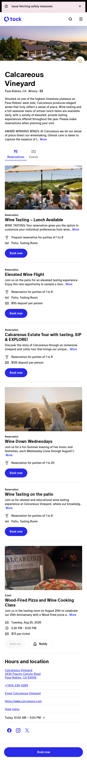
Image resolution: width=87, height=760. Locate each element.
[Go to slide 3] (51, 207)
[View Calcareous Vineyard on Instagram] (18, 730)
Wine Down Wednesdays (28, 441)
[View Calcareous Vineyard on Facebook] (9, 730)
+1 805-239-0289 (16, 685)
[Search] (70, 19)
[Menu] (80, 19)
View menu (12, 709)
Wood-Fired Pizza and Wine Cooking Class (39, 602)
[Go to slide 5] (59, 428)
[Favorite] (80, 60)
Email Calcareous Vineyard (23, 693)
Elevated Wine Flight (24, 274)
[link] (43, 43)
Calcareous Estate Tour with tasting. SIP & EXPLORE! (43, 337)
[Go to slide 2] (43, 207)
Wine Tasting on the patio (29, 494)
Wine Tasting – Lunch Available (34, 219)
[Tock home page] (12, 19)
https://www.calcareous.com (23, 701)
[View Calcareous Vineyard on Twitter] (27, 730)
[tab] (16, 153)
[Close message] (80, 6)
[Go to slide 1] (36, 207)
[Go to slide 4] (51, 428)
